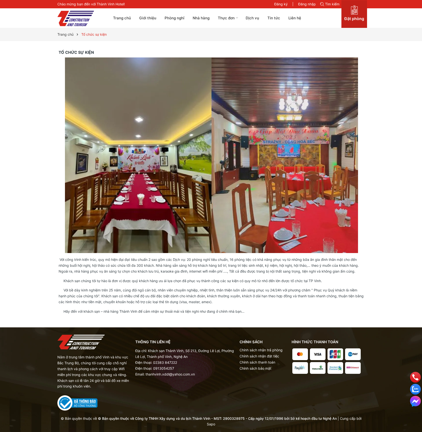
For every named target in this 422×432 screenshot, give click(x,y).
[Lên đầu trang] (415, 413)
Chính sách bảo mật (255, 368)
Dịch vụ (252, 18)
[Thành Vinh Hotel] (81, 18)
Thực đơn (227, 18)
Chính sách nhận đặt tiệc (259, 356)
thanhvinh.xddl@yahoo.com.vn (170, 374)
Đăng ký (281, 4)
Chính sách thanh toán (257, 362)
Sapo (211, 424)
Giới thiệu (147, 18)
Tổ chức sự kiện (76, 52)
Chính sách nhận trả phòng (261, 350)
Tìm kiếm (332, 4)
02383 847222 (165, 362)
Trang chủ (122, 18)
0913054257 (163, 368)
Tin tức (273, 18)
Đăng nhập (307, 4)
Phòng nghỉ (174, 18)
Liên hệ (294, 18)
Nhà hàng (201, 18)
